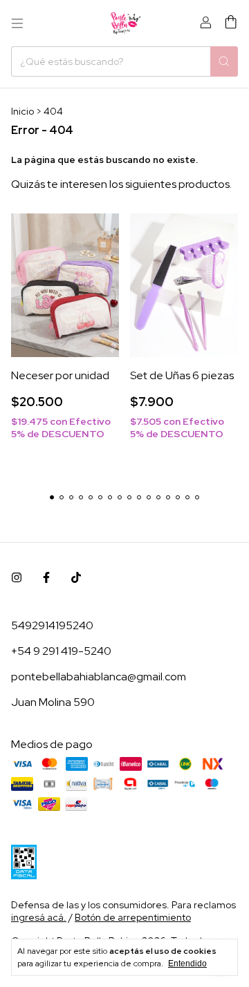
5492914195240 (52, 625)
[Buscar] (224, 61)
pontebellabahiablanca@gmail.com (98, 676)
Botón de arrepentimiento (133, 917)
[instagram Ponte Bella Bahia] (16, 578)
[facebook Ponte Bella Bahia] (46, 578)
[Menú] (17, 23)
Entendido (187, 963)
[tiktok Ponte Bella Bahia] (76, 578)
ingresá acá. (38, 917)
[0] (230, 23)
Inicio (22, 111)
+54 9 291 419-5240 (61, 651)
